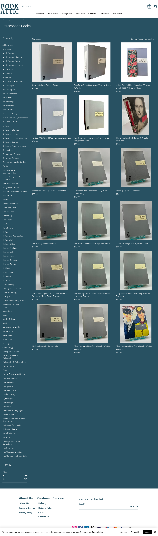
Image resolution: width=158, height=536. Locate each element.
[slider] (3, 475)
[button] (149, 6)
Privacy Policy (97, 532)
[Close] (155, 532)
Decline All (135, 532)
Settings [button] (123, 532)
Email (81, 504)
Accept (147, 532)
